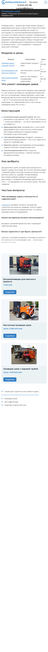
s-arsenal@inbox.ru (24, 8)
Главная (4, 13)
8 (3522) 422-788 (25, 5)
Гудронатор (5, 205)
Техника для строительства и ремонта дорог (23, 13)
